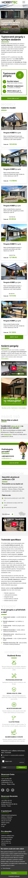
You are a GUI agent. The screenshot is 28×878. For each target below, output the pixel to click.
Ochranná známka (6, 819)
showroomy (7, 434)
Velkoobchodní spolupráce (9, 815)
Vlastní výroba (5, 822)
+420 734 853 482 (6, 778)
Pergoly (5, 32)
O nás (2, 826)
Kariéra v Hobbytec (6, 817)
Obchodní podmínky (7, 837)
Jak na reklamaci (6, 841)
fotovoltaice (4, 358)
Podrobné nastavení (14, 876)
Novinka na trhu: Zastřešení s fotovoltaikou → (14, 409)
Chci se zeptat (14, 463)
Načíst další (14, 337)
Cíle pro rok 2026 (6, 821)
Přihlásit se (22, 767)
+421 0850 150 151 (6, 800)
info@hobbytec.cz (6, 458)
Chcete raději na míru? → (14, 98)
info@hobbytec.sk (6, 802)
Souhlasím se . (12, 756)
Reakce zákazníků (6, 839)
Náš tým (3, 824)
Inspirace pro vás (6, 843)
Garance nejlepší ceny (7, 835)
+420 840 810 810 (8, 456)
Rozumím (14, 873)
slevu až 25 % (16, 426)
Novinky (3, 845)
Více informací (6, 514)
